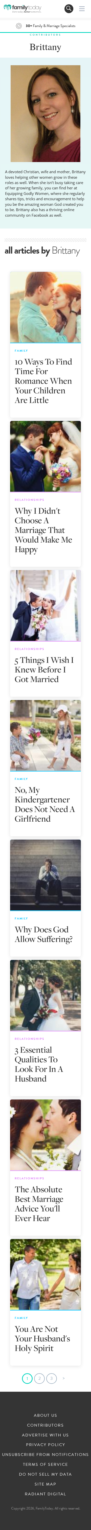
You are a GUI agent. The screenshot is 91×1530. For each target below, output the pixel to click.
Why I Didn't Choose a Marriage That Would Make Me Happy (43, 530)
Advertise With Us (45, 1435)
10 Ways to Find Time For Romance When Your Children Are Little (43, 381)
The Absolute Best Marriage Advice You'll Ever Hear (39, 1203)
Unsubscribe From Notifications (45, 1455)
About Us (45, 1415)
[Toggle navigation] (69, 9)
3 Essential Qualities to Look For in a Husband (39, 1064)
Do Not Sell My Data (45, 1474)
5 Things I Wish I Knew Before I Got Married (44, 669)
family (21, 350)
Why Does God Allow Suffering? (44, 934)
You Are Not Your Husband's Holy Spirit (42, 1338)
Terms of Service (45, 1464)
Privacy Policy (45, 1445)
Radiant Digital (45, 1494)
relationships (29, 500)
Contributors (45, 1425)
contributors (45, 35)
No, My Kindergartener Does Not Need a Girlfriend (45, 804)
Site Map (45, 1484)
